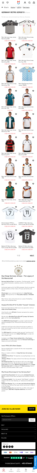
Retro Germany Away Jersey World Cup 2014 (9, 154)
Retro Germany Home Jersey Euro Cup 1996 (26, 61)
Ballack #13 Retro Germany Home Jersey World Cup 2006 (9, 247)
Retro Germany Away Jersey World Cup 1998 (9, 131)
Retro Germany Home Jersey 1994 (26, 131)
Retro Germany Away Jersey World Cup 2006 (9, 61)
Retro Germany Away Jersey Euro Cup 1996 (9, 107)
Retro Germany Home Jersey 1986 (9, 177)
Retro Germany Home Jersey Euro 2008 (26, 107)
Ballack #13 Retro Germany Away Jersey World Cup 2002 (26, 247)
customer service (30, 261)
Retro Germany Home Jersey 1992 (26, 177)
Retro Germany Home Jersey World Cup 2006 (26, 38)
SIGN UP (31, 409)
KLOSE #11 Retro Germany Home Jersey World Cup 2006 (26, 223)
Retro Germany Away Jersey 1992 (9, 200)
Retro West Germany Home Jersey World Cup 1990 (26, 200)
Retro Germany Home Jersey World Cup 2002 (26, 154)
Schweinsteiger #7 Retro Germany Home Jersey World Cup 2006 (9, 223)
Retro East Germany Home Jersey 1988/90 (25, 84)
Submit (32, 420)
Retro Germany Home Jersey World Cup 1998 (9, 84)
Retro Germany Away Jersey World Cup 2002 (9, 38)
